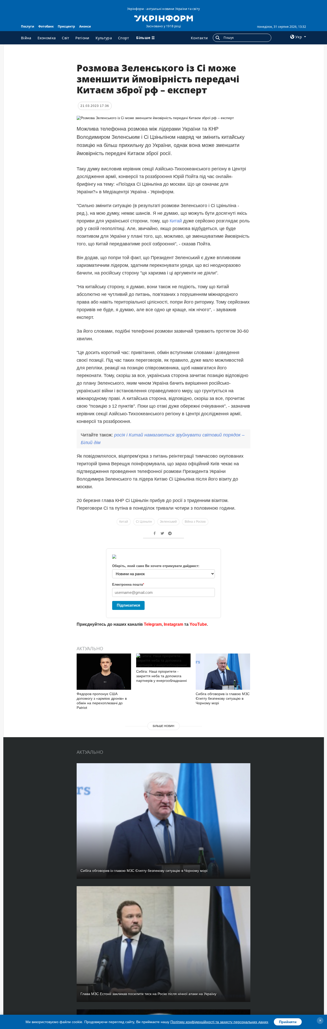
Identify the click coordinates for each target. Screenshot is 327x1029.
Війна (26, 37)
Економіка (47, 37)
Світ (65, 37)
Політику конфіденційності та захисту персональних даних (219, 1022)
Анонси (85, 26)
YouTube (198, 624)
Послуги (27, 26)
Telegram (153, 624)
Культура (104, 37)
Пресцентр (66, 26)
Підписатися (128, 605)
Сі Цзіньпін (144, 521)
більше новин (163, 725)
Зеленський (168, 521)
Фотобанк (46, 26)
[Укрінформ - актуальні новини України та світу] (163, 18)
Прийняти (288, 1022)
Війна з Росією (195, 521)
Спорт (123, 37)
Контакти (199, 37)
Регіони (82, 37)
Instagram (173, 624)
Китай (176, 220)
